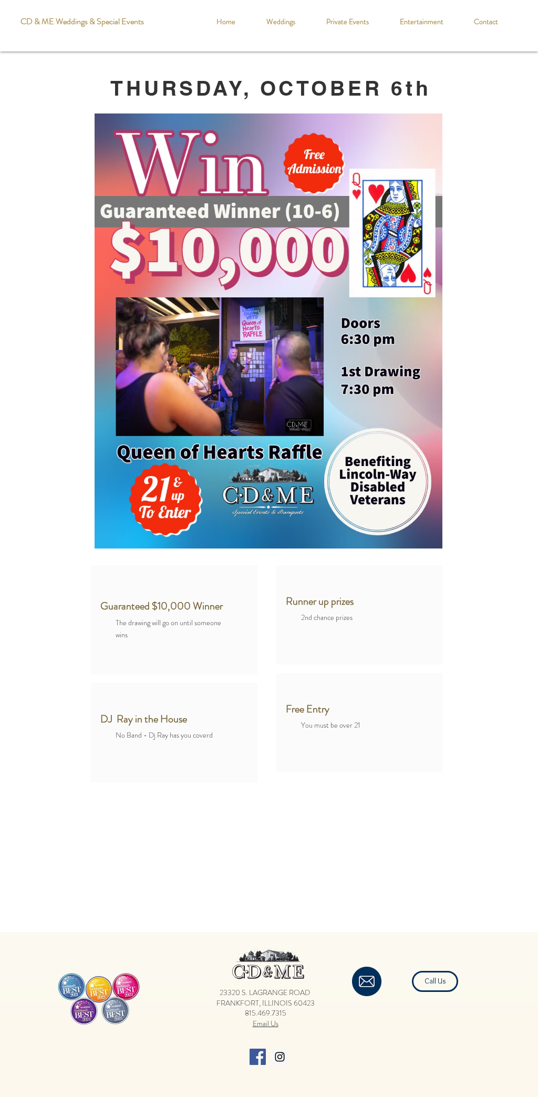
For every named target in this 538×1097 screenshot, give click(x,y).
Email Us (265, 1023)
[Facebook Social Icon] (258, 1057)
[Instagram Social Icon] (280, 1057)
